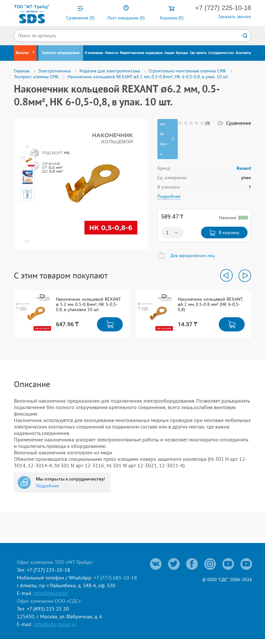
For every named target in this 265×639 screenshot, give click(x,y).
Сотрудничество (221, 53)
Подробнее (168, 196)
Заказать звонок (234, 16)
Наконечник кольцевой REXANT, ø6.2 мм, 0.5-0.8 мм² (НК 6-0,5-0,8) (210, 304)
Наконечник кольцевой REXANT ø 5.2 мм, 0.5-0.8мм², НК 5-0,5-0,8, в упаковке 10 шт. (88, 304)
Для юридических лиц (192, 255)
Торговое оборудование (61, 53)
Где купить (198, 53)
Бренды (182, 53)
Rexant (244, 168)
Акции (169, 53)
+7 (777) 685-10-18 (115, 577)
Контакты (243, 53)
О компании (94, 53)
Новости (111, 53)
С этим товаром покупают (61, 275)
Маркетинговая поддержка (141, 53)
